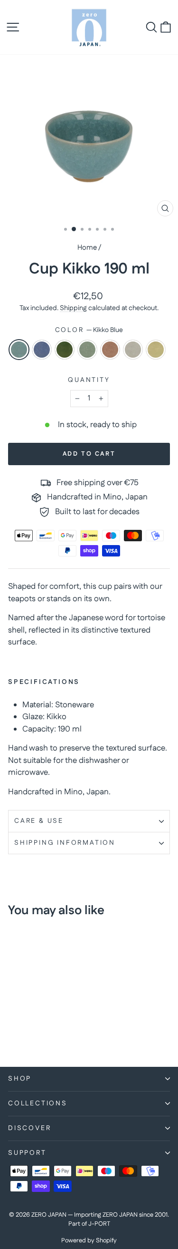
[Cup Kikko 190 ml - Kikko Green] (35, 1024)
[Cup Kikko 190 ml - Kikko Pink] (57, 1024)
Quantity (89, 380)
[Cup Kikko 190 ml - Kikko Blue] (13, 1024)
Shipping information (64, 843)
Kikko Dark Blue (41, 349)
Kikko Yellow (155, 349)
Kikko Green (64, 349)
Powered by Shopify (89, 1240)
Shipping (73, 308)
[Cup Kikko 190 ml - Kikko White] (13, 1033)
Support (27, 1153)
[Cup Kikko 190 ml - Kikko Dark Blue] (24, 1024)
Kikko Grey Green (87, 349)
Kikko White (132, 349)
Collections (37, 1103)
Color (89, 330)
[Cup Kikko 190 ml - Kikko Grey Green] (46, 1024)
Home (87, 248)
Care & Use (39, 821)
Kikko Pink (110, 349)
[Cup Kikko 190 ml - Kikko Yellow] (24, 1033)
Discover (29, 1128)
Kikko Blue (18, 349)
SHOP (19, 1078)
